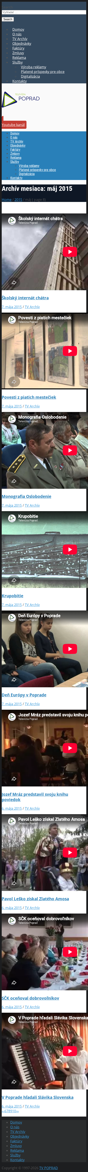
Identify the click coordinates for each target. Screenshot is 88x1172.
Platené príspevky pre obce (43, 71)
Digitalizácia (30, 76)
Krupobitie (12, 595)
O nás (17, 34)
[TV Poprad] (21, 109)
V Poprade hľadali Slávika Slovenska (37, 1097)
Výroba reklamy (33, 67)
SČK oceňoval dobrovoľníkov (30, 998)
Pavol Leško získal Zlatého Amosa (35, 898)
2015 (18, 199)
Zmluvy (18, 53)
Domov (18, 29)
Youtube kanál (13, 124)
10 (14, 1111)
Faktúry (18, 48)
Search (7, 7)
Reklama (19, 57)
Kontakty (19, 81)
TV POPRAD (48, 1168)
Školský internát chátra (25, 297)
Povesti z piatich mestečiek (29, 397)
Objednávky (21, 43)
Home (7, 199)
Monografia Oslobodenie (26, 496)
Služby (17, 62)
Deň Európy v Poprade (24, 695)
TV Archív (19, 38)
